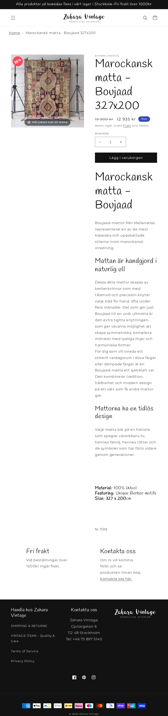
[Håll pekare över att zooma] (47, 91)
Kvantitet (102, 133)
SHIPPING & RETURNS (29, 626)
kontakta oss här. (116, 579)
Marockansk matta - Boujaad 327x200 (61, 33)
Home (14, 33)
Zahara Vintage (89, 714)
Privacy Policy (22, 661)
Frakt (127, 125)
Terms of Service (24, 651)
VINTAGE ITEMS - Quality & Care (33, 638)
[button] (13, 18)
